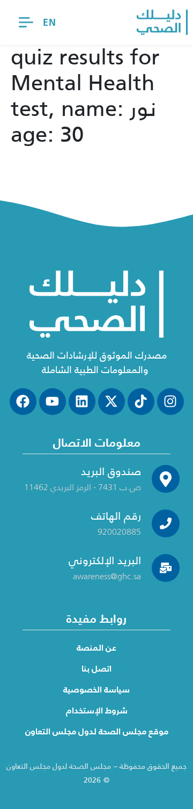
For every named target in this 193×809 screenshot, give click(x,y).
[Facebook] (23, 401)
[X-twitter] (111, 401)
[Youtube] (52, 401)
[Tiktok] (141, 401)
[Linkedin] (82, 401)
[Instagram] (170, 401)
